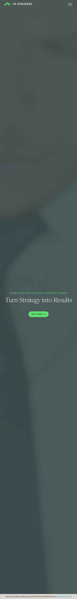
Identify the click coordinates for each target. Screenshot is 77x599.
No (70, 596)
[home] (18, 4)
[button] (70, 5)
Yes (67, 596)
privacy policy (61, 596)
